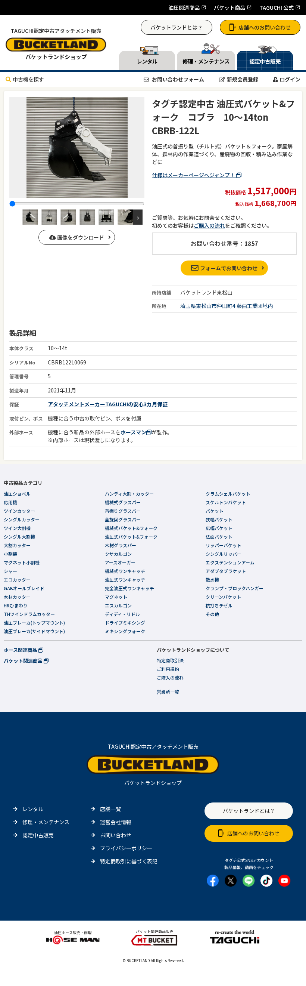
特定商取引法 (170, 660)
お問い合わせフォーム (177, 79)
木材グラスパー (120, 545)
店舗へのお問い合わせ (264, 27)
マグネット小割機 (22, 562)
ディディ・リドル (122, 614)
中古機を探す (28, 79)
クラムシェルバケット (228, 493)
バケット (215, 511)
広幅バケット (219, 528)
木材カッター (17, 597)
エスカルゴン (118, 605)
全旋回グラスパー (123, 519)
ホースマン (133, 432)
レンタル (32, 809)
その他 (212, 614)
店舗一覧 (110, 809)
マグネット (116, 597)
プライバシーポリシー (126, 848)
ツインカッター (19, 511)
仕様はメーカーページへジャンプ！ (194, 175)
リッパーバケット (223, 545)
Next (138, 217)
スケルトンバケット (226, 502)
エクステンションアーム (230, 562)
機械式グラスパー (123, 502)
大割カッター (17, 545)
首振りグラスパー (123, 511)
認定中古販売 (38, 835)
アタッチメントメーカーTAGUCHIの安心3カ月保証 (108, 404)
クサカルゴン (118, 554)
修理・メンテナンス (45, 822)
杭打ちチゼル (219, 605)
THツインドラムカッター (29, 614)
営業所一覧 (168, 691)
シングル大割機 (19, 536)
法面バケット (219, 536)
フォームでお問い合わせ (228, 268)
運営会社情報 (115, 822)
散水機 (212, 579)
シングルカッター (22, 519)
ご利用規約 (168, 669)
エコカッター (17, 579)
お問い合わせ (115, 835)
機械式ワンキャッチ (125, 571)
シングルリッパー (223, 554)
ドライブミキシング (125, 622)
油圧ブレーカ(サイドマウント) (34, 631)
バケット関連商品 (24, 660)
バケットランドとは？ (176, 27)
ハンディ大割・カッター (129, 493)
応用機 (10, 502)
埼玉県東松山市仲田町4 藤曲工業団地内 (226, 305)
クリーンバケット (223, 597)
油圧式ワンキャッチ (125, 579)
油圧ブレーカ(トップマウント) (34, 622)
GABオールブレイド (24, 588)
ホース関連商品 (21, 649)
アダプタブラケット (226, 571)
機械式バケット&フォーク (131, 528)
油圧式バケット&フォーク (131, 536)
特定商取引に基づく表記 (128, 861)
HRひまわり (16, 605)
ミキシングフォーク (125, 631)
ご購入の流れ (209, 225)
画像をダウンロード (80, 237)
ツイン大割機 (17, 528)
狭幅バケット (219, 519)
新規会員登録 (242, 79)
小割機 (10, 554)
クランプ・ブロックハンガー (234, 588)
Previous (16, 217)
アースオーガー (120, 562)
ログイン (290, 79)
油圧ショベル (17, 493)
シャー (10, 571)
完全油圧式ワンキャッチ (129, 588)
